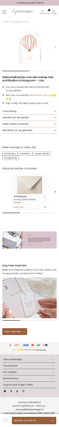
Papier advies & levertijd (15, 124)
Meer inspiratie (13, 331)
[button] (43, 12)
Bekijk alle (18, 207)
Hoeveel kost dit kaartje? (15, 117)
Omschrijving (9, 111)
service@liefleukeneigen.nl (29, 409)
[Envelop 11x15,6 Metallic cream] (29, 185)
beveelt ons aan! (39, 95)
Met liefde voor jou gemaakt (17, 130)
